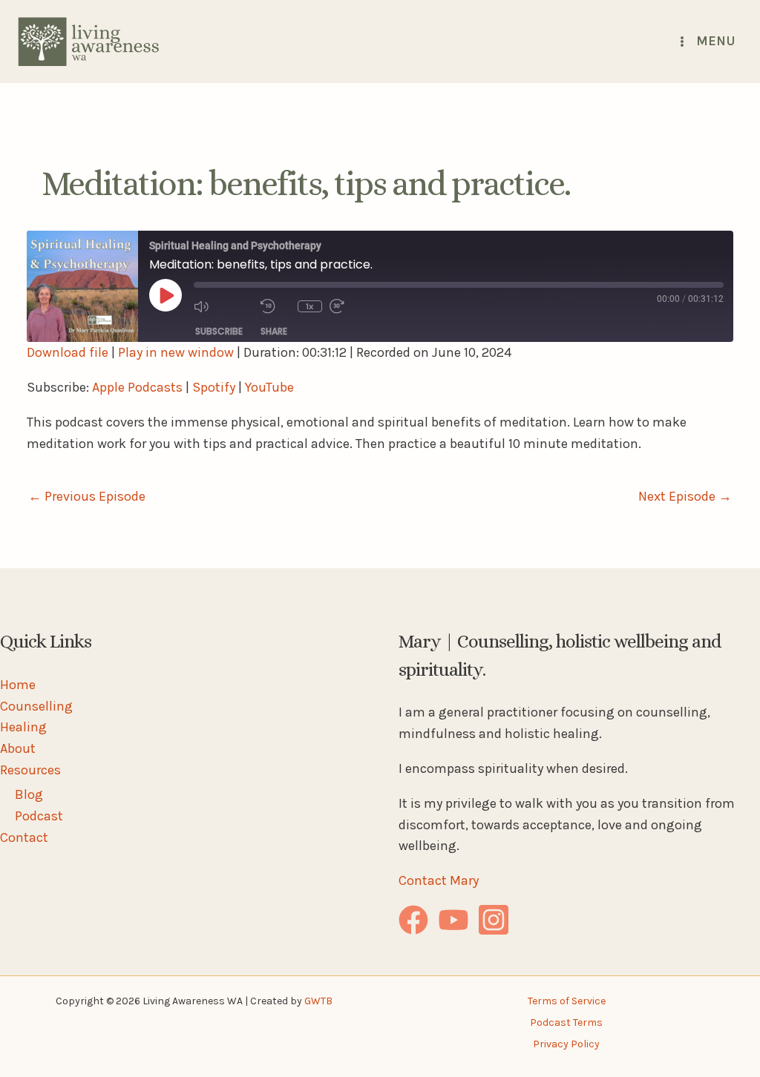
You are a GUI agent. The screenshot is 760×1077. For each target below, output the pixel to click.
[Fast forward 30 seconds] (359, 306)
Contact (24, 837)
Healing (23, 727)
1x (310, 306)
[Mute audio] (223, 306)
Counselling (36, 706)
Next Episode (685, 496)
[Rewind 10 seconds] (275, 306)
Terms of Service (567, 1001)
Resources (30, 770)
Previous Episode (86, 496)
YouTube (269, 387)
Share (274, 331)
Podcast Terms (566, 1022)
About (18, 748)
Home (18, 684)
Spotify (213, 387)
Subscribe (219, 331)
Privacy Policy (566, 1044)
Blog (29, 794)
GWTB (318, 1001)
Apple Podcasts (137, 387)
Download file (67, 352)
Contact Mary (439, 880)
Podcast (39, 816)
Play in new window (176, 352)
